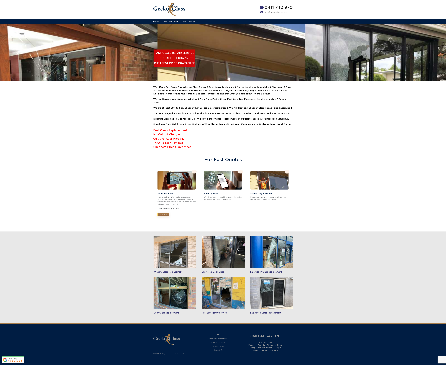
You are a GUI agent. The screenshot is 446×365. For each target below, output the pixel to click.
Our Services (171, 21)
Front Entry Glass (218, 342)
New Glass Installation (218, 338)
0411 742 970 (278, 7)
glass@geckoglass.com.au (275, 12)
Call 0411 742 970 (265, 336)
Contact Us (189, 21)
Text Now (163, 214)
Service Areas (218, 346)
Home (156, 21)
